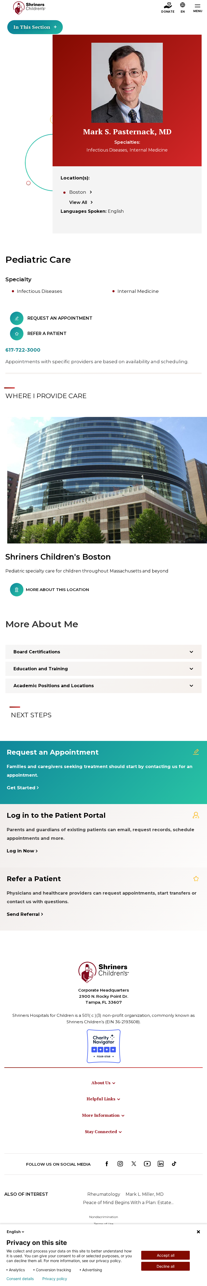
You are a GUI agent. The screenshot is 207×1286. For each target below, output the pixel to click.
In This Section (31, 27)
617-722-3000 (22, 350)
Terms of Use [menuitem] (103, 1224)
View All (78, 202)
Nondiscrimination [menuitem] (103, 1217)
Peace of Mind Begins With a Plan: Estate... (128, 1202)
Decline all (165, 1266)
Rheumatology (103, 1194)
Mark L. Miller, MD (145, 1194)
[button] (183, 8)
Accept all (165, 1255)
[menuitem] (103, 1083)
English (14, 1231)
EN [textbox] (183, 11)
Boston (77, 192)
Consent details (20, 1279)
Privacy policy (54, 1279)
